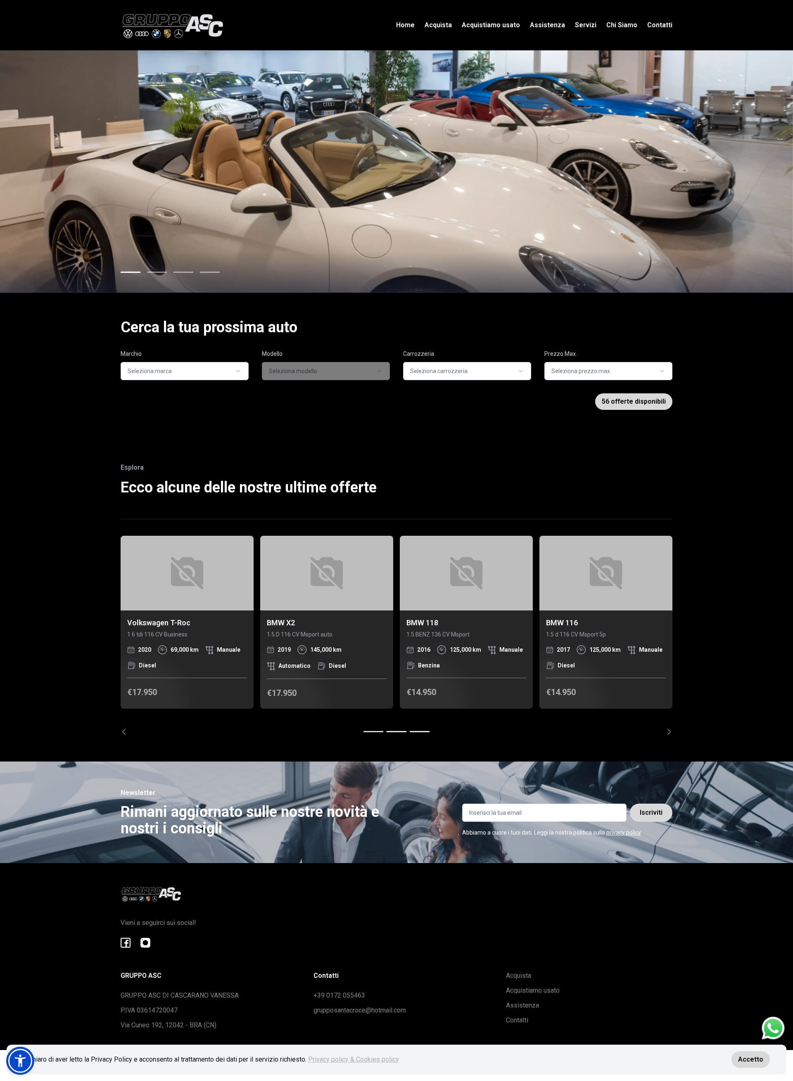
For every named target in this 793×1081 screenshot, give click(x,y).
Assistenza (547, 25)
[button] (20, 1061)
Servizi (585, 25)
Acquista (438, 25)
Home (405, 25)
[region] (396, 635)
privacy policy (623, 832)
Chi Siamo (621, 25)
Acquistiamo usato (491, 25)
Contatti (659, 25)
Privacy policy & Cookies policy (353, 1059)
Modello (272, 353)
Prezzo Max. (560, 353)
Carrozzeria (418, 353)
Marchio (131, 353)
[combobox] (185, 371)
